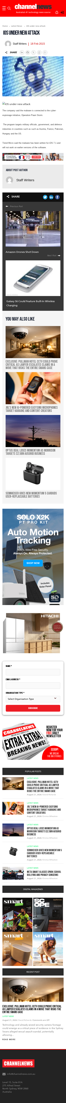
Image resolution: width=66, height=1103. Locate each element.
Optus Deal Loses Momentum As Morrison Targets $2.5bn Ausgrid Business (44, 831)
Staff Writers (25, 180)
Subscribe (33, 708)
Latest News (16, 26)
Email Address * (13, 679)
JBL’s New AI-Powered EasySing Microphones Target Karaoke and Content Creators (44, 810)
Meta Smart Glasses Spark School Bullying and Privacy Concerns (44, 873)
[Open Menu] (4, 8)
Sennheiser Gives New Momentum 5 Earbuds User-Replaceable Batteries (44, 853)
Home (5, 26)
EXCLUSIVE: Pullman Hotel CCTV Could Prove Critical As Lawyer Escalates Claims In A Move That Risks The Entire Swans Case (43, 786)
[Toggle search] (9, 8)
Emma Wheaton (50, 816)
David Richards (49, 794)
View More (8, 899)
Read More (9, 1039)
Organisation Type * (15, 693)
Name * (9, 666)
